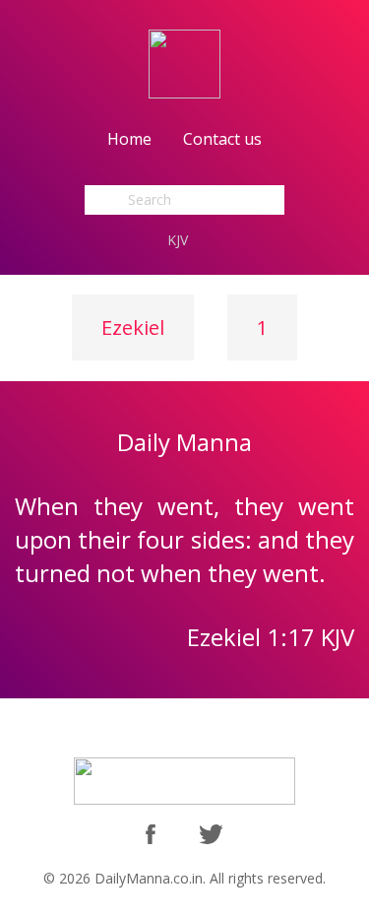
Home (129, 139)
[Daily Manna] (184, 62)
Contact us (222, 139)
